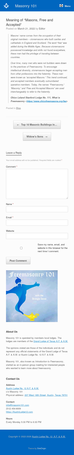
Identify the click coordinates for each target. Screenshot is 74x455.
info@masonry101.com (17, 405)
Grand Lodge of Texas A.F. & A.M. (50, 341)
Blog (18, 108)
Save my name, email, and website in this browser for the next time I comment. (52, 248)
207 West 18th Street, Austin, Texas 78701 (46, 395)
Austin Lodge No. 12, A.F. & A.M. (49, 436)
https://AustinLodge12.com (19, 411)
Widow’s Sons (37, 136)
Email (9, 217)
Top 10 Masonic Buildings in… (37, 124)
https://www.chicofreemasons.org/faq (46, 101)
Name (9, 204)
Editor (42, 28)
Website (10, 230)
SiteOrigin (41, 448)
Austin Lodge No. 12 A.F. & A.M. (22, 388)
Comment (11, 166)
